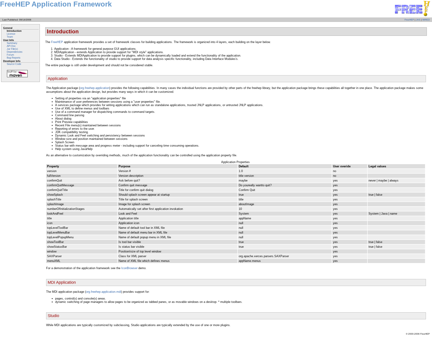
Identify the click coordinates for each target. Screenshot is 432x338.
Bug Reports (13, 57)
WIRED (426, 19)
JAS (418, 19)
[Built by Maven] (21, 73)
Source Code (14, 64)
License (11, 33)
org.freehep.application (94, 88)
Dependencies (14, 51)
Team (10, 36)
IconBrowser (129, 268)
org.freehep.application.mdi (103, 291)
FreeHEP (409, 19)
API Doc (11, 46)
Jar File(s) (12, 49)
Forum (10, 54)
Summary (12, 43)
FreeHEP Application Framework (56, 4)
